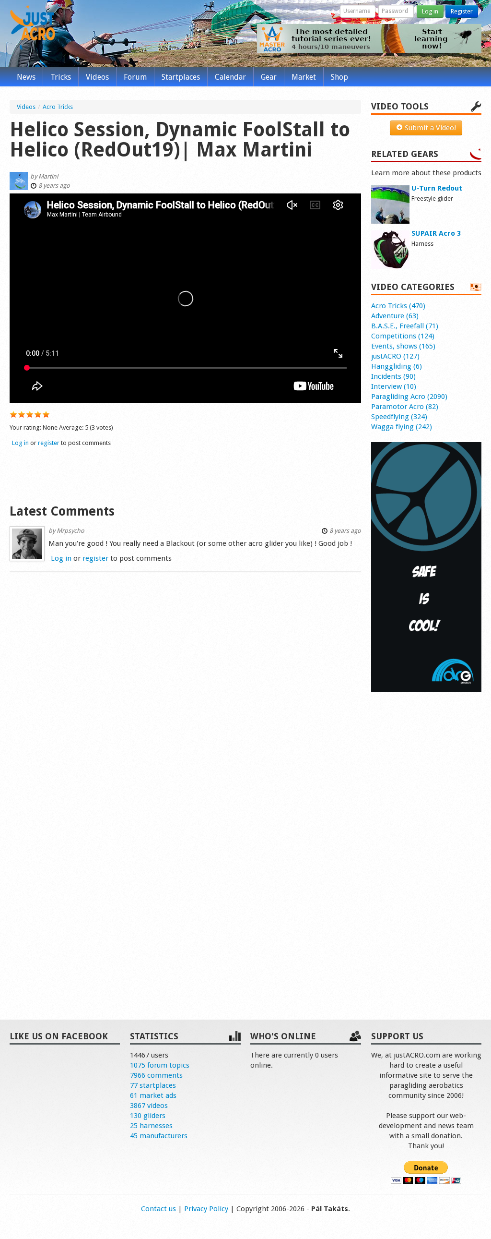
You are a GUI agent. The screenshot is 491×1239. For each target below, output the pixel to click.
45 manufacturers (158, 1135)
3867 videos (149, 1105)
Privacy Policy (206, 1208)
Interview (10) (393, 386)
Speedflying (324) (399, 416)
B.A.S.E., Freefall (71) (404, 326)
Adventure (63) (395, 316)
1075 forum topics (159, 1065)
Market (304, 77)
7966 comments (156, 1075)
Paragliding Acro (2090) (409, 396)
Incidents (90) (393, 376)
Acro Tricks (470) (398, 305)
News (26, 77)
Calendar (230, 77)
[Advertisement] (185, 474)
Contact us (158, 1208)
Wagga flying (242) (401, 426)
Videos (97, 77)
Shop (339, 77)
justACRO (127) (395, 356)
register (48, 442)
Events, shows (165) (403, 346)
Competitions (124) (402, 336)
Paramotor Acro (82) (404, 406)
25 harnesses (151, 1125)
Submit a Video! (429, 127)
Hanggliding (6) (396, 366)
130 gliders (147, 1115)
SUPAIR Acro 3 (436, 233)
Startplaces (181, 77)
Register (462, 11)
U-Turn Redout (436, 188)
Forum (135, 77)
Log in (430, 11)
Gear (269, 77)
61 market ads (153, 1095)
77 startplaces (153, 1085)
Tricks (60, 77)
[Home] (33, 28)
